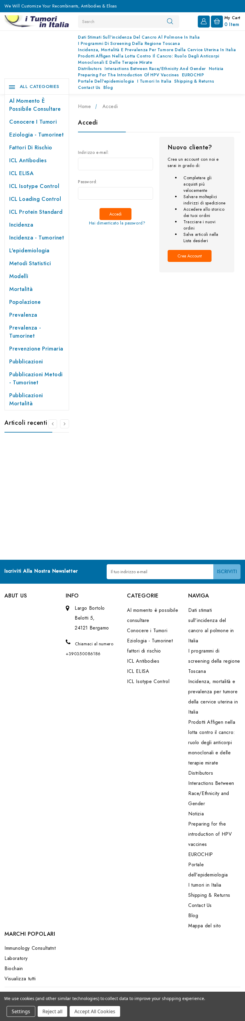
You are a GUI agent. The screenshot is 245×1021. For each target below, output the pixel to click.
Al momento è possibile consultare (35, 105)
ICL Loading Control (35, 199)
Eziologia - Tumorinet (36, 135)
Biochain (13, 968)
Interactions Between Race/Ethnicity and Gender (155, 69)
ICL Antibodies (28, 160)
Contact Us (89, 87)
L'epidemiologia (29, 250)
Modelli (18, 276)
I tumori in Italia (154, 81)
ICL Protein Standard (36, 212)
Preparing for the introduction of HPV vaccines (128, 75)
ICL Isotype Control (34, 186)
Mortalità (21, 289)
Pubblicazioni (26, 361)
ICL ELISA (21, 173)
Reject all (52, 1011)
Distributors (90, 69)
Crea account (189, 256)
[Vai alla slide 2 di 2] (52, 423)
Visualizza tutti (20, 978)
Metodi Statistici (30, 263)
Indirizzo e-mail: (93, 152)
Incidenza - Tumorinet (36, 238)
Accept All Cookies (94, 1011)
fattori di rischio (30, 147)
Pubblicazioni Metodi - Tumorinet (36, 378)
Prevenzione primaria (36, 349)
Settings (21, 1011)
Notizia (216, 69)
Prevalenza (23, 315)
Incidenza (21, 225)
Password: (87, 182)
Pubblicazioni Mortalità (26, 399)
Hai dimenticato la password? (117, 223)
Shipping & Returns (194, 81)
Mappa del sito (204, 925)
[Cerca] (170, 21)
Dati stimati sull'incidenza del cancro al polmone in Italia (139, 37)
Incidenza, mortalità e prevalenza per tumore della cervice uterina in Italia (157, 50)
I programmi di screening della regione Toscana (129, 43)
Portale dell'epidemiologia (106, 81)
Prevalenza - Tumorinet (25, 332)
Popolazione (25, 302)
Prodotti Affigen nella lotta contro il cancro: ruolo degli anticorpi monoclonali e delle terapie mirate (148, 59)
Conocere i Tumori (33, 122)
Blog (108, 87)
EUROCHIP (193, 75)
